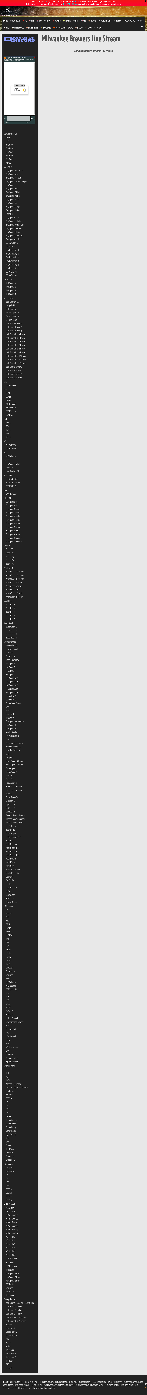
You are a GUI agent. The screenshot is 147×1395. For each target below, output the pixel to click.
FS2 (7, 946)
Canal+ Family (11, 1127)
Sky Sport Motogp (13, 207)
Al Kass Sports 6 (12, 1233)
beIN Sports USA (12, 302)
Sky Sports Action (13, 196)
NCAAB (93, 21)
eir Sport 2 (10, 1171)
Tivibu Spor (10, 1350)
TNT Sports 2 (11, 287)
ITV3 (7, 1109)
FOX (7, 997)
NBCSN (8, 950)
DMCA (99, 28)
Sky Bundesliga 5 (12, 265)
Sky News (10, 145)
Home (5, 21)
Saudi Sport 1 (11, 1211)
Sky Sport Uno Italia (13, 221)
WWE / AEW (130, 21)
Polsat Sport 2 (11, 779)
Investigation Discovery (14, 1022)
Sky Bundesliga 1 (12, 250)
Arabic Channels (9, 1204)
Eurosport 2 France (13, 513)
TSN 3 (8, 430)
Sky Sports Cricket (13, 192)
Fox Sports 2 (11, 729)
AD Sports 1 (10, 1237)
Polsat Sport (10, 776)
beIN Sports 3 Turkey (14, 1310)
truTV (8, 964)
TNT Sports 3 (11, 290)
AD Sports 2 (10, 1240)
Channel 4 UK (11, 1160)
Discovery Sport (12, 649)
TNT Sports (8, 280)
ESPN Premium (11, 1266)
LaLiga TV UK (10, 305)
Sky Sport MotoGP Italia (14, 236)
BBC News (9, 152)
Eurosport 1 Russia (13, 531)
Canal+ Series (11, 1124)
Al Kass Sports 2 (12, 1219)
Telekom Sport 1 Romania (15, 815)
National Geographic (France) (17, 1088)
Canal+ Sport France (13, 703)
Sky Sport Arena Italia (14, 228)
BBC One (9, 1098)
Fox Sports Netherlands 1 (16, 721)
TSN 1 (8, 423)
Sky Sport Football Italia (15, 225)
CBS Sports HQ (11, 989)
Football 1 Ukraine (13, 870)
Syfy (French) (11, 1135)
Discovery (9, 968)
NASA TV (9, 1011)
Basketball (33, 28)
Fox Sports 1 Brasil (13, 1274)
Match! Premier (11, 844)
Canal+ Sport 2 (11, 772)
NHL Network (11, 385)
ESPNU (8, 401)
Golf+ (8, 707)
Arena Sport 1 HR (12, 590)
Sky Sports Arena (12, 200)
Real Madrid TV (11, 888)
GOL (7, 754)
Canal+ (8, 1116)
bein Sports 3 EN (12, 471)
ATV (7, 1339)
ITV (7, 1102)
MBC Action (10, 1208)
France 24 (10, 1156)
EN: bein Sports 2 (12, 316)
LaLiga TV (9, 758)
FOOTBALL (16, 21)
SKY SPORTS (8, 167)
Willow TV (9, 468)
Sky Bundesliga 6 (12, 268)
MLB (84, 21)
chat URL (76, 2)
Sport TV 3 (10, 557)
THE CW (9, 914)
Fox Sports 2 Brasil (13, 1277)
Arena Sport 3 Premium (15, 579)
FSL (7, 10)
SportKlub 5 (10, 619)
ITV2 (7, 1106)
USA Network (11, 1036)
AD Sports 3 (10, 1244)
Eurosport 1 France (13, 509)
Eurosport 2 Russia (13, 534)
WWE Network (11, 494)
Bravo (8, 1040)
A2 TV (8, 1343)
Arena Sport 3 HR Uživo (15, 597)
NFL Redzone (11, 448)
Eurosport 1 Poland (13, 523)
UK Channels (8, 1164)
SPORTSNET (8, 476)
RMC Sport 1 (10, 664)
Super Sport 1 (11, 627)
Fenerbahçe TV (11, 1336)
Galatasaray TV (11, 1332)
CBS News (9, 159)
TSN (5, 419)
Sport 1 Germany (12, 660)
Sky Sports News (10, 134)
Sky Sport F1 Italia (13, 232)
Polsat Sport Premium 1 (15, 786)
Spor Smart (10, 830)
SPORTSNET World (12, 486)
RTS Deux (9, 1153)
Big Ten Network (12, 1062)
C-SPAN (8, 960)
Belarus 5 (9, 877)
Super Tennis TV (12, 797)
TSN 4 (8, 434)
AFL (140, 21)
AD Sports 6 (10, 1255)
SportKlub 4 (10, 615)
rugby (118, 21)
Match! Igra (10, 866)
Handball (46, 28)
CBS (7, 993)
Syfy (7, 1077)
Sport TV (7, 546)
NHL (76, 21)
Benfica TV (10, 880)
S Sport (9, 1368)
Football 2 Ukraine (13, 873)
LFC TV (8, 884)
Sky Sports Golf (12, 189)
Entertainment (9, 1066)
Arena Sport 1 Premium (15, 572)
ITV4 (7, 1113)
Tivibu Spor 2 (11, 1354)
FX (7, 910)
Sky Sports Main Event (14, 171)
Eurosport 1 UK (11, 502)
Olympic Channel (12, 902)
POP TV (8, 957)
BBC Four (9, 1197)
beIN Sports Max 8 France (15, 349)
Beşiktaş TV (10, 1328)
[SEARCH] (142, 27)
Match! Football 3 (12, 855)
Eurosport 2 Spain (13, 520)
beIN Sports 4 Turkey (14, 1314)
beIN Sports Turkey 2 (14, 370)
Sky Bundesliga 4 (12, 261)
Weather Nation (12, 1047)
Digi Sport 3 (10, 808)
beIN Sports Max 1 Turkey (16, 360)
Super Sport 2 (11, 630)
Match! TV (9, 841)
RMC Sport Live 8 (12, 689)
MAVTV (8, 979)
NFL (32, 21)
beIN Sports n (11, 309)
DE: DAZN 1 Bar (11, 272)
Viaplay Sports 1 (12, 732)
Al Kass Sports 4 (12, 1226)
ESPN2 (8, 397)
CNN (7, 141)
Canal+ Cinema (11, 1120)
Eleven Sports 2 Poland (14, 765)
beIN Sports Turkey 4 (14, 378)
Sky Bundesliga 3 (12, 257)
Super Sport (8, 623)
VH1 (7, 1033)
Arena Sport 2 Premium (15, 575)
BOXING (57, 21)
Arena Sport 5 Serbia (14, 586)
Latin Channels (9, 1263)
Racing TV (9, 214)
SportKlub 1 (10, 605)
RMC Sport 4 (10, 674)
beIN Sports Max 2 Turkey (16, 363)
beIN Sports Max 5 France (15, 338)
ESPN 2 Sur (10, 1284)
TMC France (10, 1149)
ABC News (10, 156)
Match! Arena (11, 859)
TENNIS (68, 21)
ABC (7, 921)
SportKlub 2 (10, 608)
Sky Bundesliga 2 (12, 254)
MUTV (8, 891)
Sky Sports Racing (13, 210)
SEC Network (11, 408)
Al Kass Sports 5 (12, 1230)
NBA (40, 21)
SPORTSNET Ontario (13, 483)
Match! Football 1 (12, 848)
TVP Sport (9, 794)
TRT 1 (8, 1364)
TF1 (7, 1138)
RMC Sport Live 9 (12, 693)
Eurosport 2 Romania (14, 542)
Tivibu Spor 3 (11, 1357)
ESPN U (8, 932)
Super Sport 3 (11, 634)
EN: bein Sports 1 (12, 313)
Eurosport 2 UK (11, 505)
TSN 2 (8, 426)
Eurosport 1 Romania (14, 538)
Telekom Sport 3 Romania (15, 823)
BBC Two (9, 1193)
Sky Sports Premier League (16, 181)
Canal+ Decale (11, 1131)
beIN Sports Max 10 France (16, 356)
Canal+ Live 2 (11, 696)
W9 (7, 1142)
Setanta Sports (12, 833)
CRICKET (6, 460)
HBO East (9, 953)
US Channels (8, 906)
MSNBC (8, 163)
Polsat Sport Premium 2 (15, 790)
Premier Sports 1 (12, 736)
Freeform (9, 1015)
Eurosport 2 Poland (13, 527)
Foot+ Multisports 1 (13, 714)
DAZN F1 (9, 739)
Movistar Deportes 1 (13, 747)
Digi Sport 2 (10, 805)
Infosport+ (10, 718)
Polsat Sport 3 (11, 783)
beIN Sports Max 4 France (15, 334)
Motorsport (105, 21)
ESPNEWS (9, 415)
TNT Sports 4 (11, 294)
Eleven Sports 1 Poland (14, 761)
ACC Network (11, 404)
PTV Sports (10, 898)
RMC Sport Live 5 (12, 678)
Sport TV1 (10, 549)
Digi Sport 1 (10, 801)
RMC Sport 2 (10, 667)
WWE (6, 490)
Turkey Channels (10, 1299)
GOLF (7, 28)
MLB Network (11, 456)
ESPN (8, 138)
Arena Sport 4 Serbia (14, 582)
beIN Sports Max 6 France (15, 342)
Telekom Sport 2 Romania (15, 819)
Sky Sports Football (13, 178)
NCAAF (80, 28)
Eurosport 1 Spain (13, 516)
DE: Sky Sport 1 (12, 243)
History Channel (12, 1018)
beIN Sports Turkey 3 (14, 374)
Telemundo (10, 1295)
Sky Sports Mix (11, 203)
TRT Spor (9, 1361)
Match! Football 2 (12, 852)
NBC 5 (8, 1000)
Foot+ (8, 711)
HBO (7, 1069)
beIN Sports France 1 (14, 323)
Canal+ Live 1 (11, 700)
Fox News (10, 148)
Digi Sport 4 (10, 812)
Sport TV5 (10, 564)
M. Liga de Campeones (14, 743)
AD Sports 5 (10, 1251)
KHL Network (11, 826)
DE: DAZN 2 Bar (11, 275)
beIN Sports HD (11, 1258)
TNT (7, 939)
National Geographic (13, 1084)
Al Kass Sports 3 (12, 1222)
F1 (25, 21)
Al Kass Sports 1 (12, 1215)
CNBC (8, 1004)
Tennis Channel (11, 646)
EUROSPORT (8, 498)
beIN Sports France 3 (14, 331)
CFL (71, 28)
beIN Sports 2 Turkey (14, 1307)
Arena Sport (8, 568)
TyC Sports (10, 1292)
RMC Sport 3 (10, 671)
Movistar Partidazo (13, 750)
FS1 (7, 942)
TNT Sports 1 (11, 283)
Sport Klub (8, 601)
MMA (48, 21)
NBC (7, 917)
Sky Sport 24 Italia (13, 239)
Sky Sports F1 (11, 185)
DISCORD (46, 2)
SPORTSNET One (12, 479)
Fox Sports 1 (11, 725)
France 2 (9, 1145)
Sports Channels (10, 642)
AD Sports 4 (10, 1248)
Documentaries (11, 1029)
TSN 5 (8, 437)
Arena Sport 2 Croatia (14, 593)
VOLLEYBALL (19, 28)
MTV (7, 1026)
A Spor (8, 1346)
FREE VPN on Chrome (70, 4)
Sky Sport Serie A (12, 218)
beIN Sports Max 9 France (15, 352)
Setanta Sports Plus (13, 837)
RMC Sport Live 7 (12, 685)
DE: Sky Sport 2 (12, 247)
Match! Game (10, 862)
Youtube (9, 1325)
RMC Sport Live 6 (12, 682)
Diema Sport (10, 895)
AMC (7, 1044)
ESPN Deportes (11, 411)
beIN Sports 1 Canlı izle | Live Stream (20, 1303)
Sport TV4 (10, 560)
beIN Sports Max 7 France (15, 345)
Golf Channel (10, 656)
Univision (9, 653)
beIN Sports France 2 (14, 327)
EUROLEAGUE (60, 28)
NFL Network (11, 445)
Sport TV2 (10, 553)
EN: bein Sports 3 (12, 320)
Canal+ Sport (11, 768)
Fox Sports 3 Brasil (13, 1281)
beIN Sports (8, 298)
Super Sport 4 (11, 638)
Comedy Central (12, 1058)
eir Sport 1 (10, 1168)
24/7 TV (91, 28)
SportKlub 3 (10, 612)
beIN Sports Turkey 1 (14, 367)
